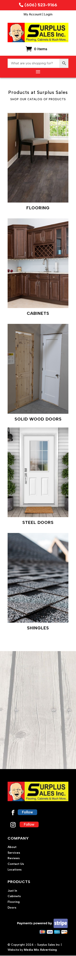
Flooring (14, 902)
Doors (12, 907)
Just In (12, 890)
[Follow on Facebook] (13, 812)
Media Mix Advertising (40, 950)
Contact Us (16, 864)
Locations (15, 869)
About (12, 847)
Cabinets (14, 896)
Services (14, 853)
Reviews (14, 858)
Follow (27, 812)
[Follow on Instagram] (13, 825)
